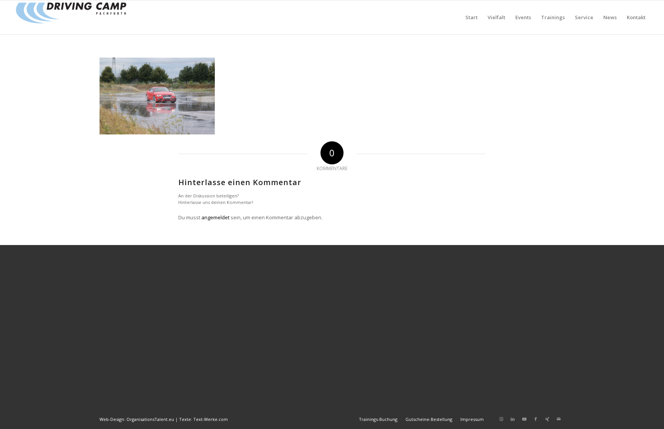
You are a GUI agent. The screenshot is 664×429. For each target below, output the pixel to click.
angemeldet (215, 217)
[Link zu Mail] (558, 419)
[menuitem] (471, 17)
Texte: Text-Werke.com (203, 419)
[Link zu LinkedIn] (512, 419)
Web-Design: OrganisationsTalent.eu (137, 419)
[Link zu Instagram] (501, 419)
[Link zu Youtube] (524, 419)
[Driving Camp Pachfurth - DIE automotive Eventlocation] (71, 17)
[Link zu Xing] (547, 419)
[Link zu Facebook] (535, 419)
